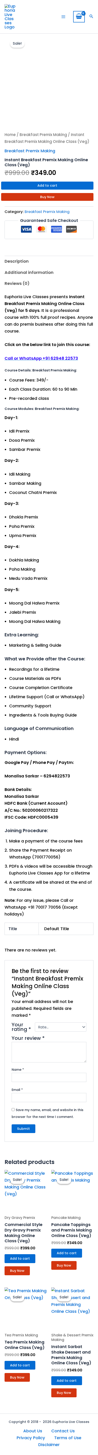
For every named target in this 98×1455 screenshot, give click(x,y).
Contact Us (63, 1431)
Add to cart (47, 185)
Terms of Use (67, 1438)
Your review (28, 1038)
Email (17, 1089)
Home (10, 134)
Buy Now (47, 197)
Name (18, 1069)
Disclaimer (49, 1444)
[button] (91, 17)
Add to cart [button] (20, 1258)
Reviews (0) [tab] (17, 283)
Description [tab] (17, 261)
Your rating (21, 1027)
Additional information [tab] (29, 272)
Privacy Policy (31, 1438)
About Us (32, 1431)
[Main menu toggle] (63, 16)
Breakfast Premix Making (43, 134)
